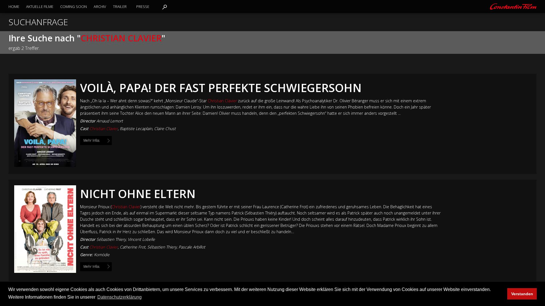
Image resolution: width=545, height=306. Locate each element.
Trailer (120, 6)
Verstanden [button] (522, 294)
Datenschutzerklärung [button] (119, 297)
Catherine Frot (132, 247)
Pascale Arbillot (192, 247)
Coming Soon (73, 6)
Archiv (100, 6)
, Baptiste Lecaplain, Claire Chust (132, 128)
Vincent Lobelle (141, 239)
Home (14, 6)
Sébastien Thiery (111, 239)
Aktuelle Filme (39, 6)
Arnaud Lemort (110, 121)
